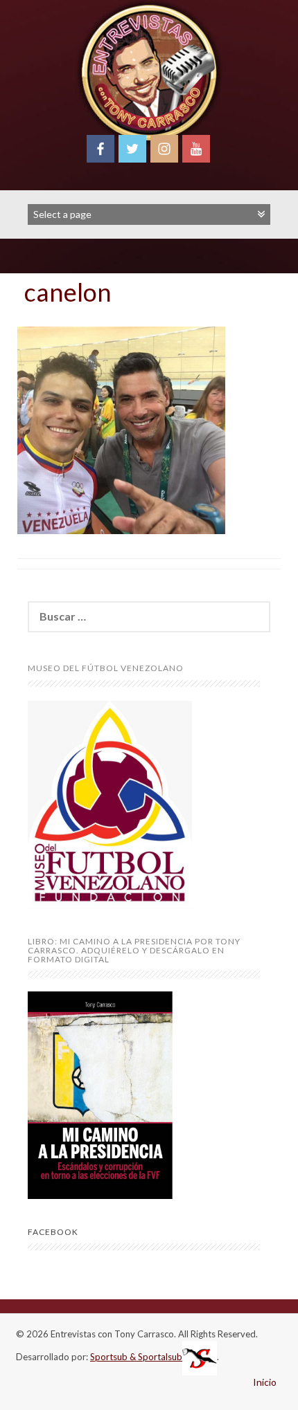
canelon (68, 292)
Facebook (53, 1232)
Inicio (265, 1382)
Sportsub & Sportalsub (136, 1356)
